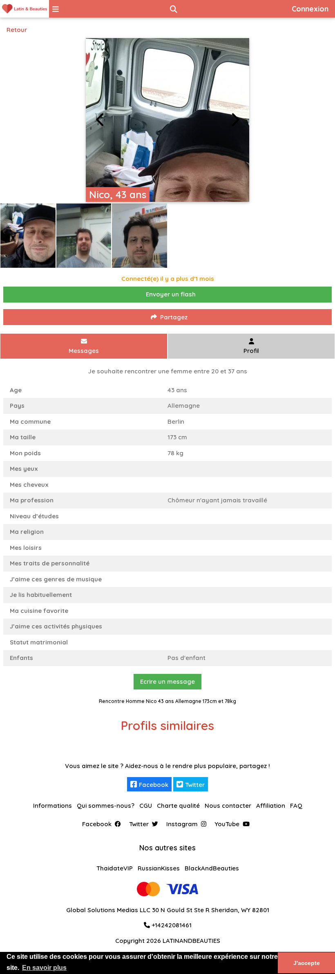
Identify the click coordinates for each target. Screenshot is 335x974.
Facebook (153, 785)
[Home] (24, 9)
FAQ (296, 805)
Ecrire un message (167, 681)
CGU (145, 805)
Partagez (174, 317)
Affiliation (270, 805)
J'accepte (306, 963)
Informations (52, 805)
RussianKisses (159, 868)
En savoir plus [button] (44, 967)
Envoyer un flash (171, 294)
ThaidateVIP (114, 868)
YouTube (226, 824)
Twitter (195, 785)
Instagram (182, 824)
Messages (84, 351)
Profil (251, 351)
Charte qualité (178, 805)
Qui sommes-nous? (105, 805)
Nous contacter (228, 805)
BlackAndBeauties (212, 868)
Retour (17, 30)
